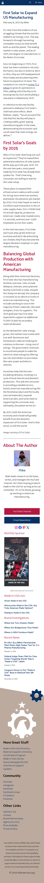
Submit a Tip (9, 811)
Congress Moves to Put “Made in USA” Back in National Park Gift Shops (19, 672)
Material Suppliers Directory (17, 752)
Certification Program (14, 755)
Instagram (8, 785)
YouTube (7, 781)
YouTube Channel (22, 511)
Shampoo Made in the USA (16, 613)
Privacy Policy (10, 828)
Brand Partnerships (13, 818)
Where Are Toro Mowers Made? (19, 623)
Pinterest (8, 799)
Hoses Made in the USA (15, 601)
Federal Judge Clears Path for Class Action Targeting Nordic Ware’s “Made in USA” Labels (20, 659)
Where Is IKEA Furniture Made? (19, 632)
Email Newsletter (22, 520)
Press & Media (10, 825)
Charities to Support (13, 765)
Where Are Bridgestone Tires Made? (21, 628)
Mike (22, 470)
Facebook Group (11, 792)
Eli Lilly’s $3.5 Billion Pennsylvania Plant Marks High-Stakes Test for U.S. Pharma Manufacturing (22, 645)
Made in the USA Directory (16, 748)
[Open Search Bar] (30, 2)
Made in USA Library (13, 758)
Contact (7, 815)
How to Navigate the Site (15, 762)
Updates (7, 769)
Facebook (8, 788)
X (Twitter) (8, 795)
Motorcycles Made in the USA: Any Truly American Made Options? (20, 607)
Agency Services (11, 822)
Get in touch (29, 591)
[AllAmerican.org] (2, 2)
